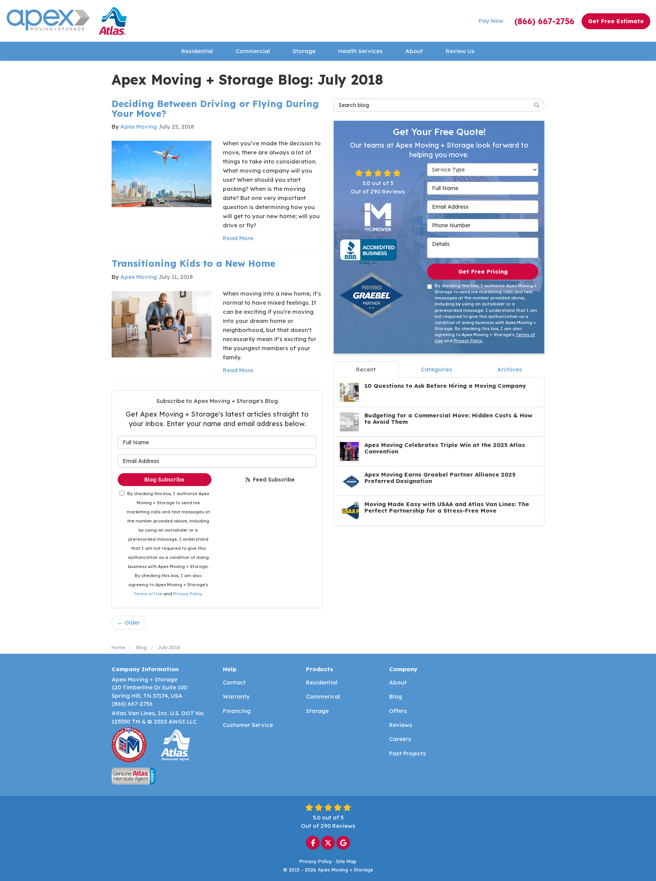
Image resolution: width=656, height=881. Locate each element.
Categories (436, 369)
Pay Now (491, 20)
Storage (317, 710)
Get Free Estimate (616, 21)
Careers (400, 739)
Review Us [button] (460, 51)
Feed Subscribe (273, 479)
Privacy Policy (187, 593)
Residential (321, 682)
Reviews (400, 724)
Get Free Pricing (483, 271)
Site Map (346, 861)
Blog (395, 696)
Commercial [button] (253, 51)
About (398, 682)
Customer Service (248, 724)
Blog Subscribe (164, 479)
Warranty (236, 696)
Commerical (323, 696)
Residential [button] (197, 51)
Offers (398, 710)
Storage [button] (304, 51)
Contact (234, 682)
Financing (237, 710)
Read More (238, 238)
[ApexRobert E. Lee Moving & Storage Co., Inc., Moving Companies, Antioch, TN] (368, 252)
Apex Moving (138, 126)
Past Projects (407, 753)
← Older (128, 622)
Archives (509, 369)
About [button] (414, 51)
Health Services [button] (360, 51)
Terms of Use (148, 593)
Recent (366, 369)
